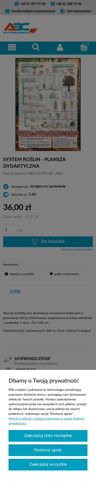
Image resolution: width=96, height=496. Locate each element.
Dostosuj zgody (48, 450)
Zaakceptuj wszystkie (48, 464)
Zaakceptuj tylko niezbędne (48, 436)
